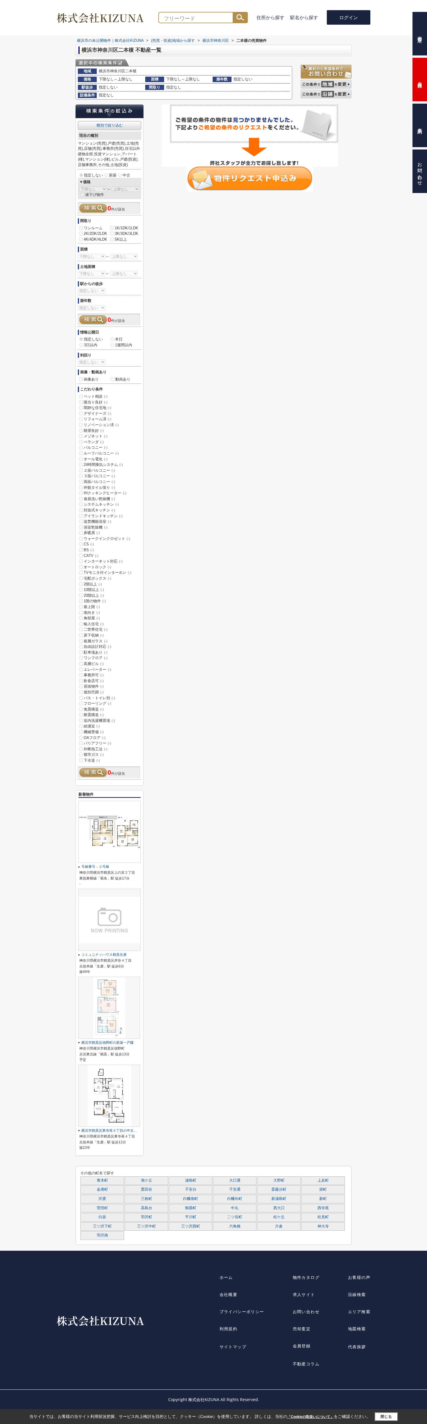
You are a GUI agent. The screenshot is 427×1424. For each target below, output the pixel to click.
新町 (323, 1199)
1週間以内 (123, 345)
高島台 (146, 1208)
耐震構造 (94, 715)
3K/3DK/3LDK (126, 233)
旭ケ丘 (146, 1180)
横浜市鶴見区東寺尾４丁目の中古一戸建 (112, 1131)
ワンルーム (93, 228)
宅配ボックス (97, 578)
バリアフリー (97, 743)
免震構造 (94, 709)
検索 (240, 17)
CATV (91, 556)
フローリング (97, 703)
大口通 (235, 1180)
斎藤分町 (278, 1189)
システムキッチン (101, 504)
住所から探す (270, 17)
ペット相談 (95, 396)
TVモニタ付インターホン (107, 572)
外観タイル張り (99, 487)
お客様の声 (359, 1277)
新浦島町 (278, 1199)
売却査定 (302, 1328)
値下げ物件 (94, 194)
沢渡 (102, 1199)
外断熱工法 (95, 749)
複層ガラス (95, 641)
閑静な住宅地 (97, 407)
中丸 (234, 1208)
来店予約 (419, 125)
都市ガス (94, 754)
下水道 (92, 760)
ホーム (226, 1277)
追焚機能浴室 (97, 521)
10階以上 (94, 589)
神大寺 (323, 1226)
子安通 (235, 1189)
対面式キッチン (99, 510)
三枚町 (146, 1199)
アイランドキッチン (103, 516)
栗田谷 (146, 1189)
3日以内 (90, 345)
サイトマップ (233, 1346)
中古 (126, 175)
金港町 (102, 1189)
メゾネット (95, 436)
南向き (92, 612)
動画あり (122, 379)
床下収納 (94, 635)
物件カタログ (306, 1277)
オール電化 (95, 459)
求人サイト (304, 1294)
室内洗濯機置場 (99, 720)
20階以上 (94, 595)
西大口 (279, 1208)
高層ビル (94, 663)
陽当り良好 (95, 402)
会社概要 (229, 1294)
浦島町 (190, 1180)
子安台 (190, 1189)
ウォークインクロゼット (107, 538)
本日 (119, 339)
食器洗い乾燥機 (99, 499)
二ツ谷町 (234, 1217)
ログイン (348, 17)
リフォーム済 (97, 419)
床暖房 (92, 533)
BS (89, 550)
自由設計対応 (97, 646)
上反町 (323, 1180)
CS (89, 544)
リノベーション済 (101, 425)
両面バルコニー (99, 482)
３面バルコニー (99, 476)
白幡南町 (190, 1199)
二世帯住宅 (95, 629)
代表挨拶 (357, 1346)
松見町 (323, 1217)
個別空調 (94, 692)
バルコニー (95, 447)
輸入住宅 (94, 624)
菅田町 (102, 1208)
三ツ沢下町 (102, 1226)
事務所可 (94, 675)
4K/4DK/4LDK (95, 239)
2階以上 (93, 584)
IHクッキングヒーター (105, 493)
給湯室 (92, 726)
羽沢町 (146, 1217)
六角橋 (235, 1226)
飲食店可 (94, 681)
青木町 (102, 1180)
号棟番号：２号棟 (95, 867)
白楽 (102, 1217)
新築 (112, 175)
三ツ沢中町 (146, 1226)
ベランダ (94, 442)
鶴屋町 (190, 1208)
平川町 (190, 1217)
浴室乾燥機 (95, 527)
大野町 (279, 1180)
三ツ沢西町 (190, 1226)
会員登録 (302, 1346)
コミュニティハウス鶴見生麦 (104, 955)
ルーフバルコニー (101, 453)
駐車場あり (95, 652)
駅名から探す (304, 17)
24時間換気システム (103, 464)
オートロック (97, 567)
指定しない (93, 175)
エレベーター (97, 669)
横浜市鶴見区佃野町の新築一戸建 (107, 1043)
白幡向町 (234, 1199)
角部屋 (92, 618)
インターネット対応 (103, 561)
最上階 (92, 607)
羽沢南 (102, 1235)
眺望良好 (94, 430)
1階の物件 (95, 601)
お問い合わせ (306, 1311)
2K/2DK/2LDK (95, 233)
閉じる (386, 1416)
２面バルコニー (99, 470)
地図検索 (357, 1328)
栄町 (323, 1189)
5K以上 (121, 239)
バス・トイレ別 (99, 698)
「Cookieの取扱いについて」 (310, 1417)
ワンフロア (95, 658)
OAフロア (94, 738)
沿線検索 (357, 1294)
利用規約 (229, 1328)
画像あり (91, 379)
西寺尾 (323, 1208)
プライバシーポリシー (242, 1311)
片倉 (279, 1226)
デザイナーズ (97, 413)
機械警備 (94, 732)
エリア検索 (359, 1311)
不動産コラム (306, 1364)
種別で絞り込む (109, 125)
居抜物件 (94, 686)
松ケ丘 (279, 1217)
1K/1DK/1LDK (126, 228)
